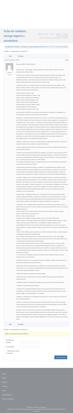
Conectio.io (36, 411)
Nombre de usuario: (10, 341)
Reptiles (58, 34)
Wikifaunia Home (43, 34)
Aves (3, 390)
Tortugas (65, 34)
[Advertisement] (36, 14)
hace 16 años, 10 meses (52, 46)
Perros (4, 374)
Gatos (4, 378)
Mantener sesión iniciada (13, 352)
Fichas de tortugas (62, 36)
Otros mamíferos (8, 399)
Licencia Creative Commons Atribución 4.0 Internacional (49, 409)
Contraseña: (10, 347)
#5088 (66, 60)
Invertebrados (7, 395)
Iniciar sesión (60, 357)
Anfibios (5, 386)
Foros (52, 34)
